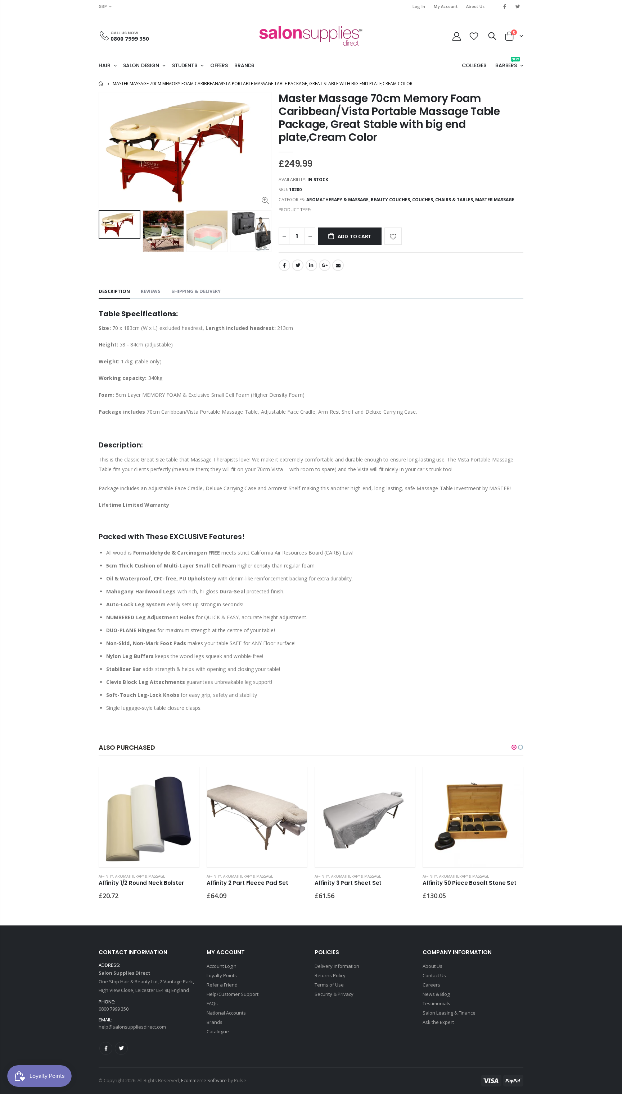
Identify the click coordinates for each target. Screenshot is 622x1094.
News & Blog (436, 994)
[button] (514, 747)
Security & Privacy (334, 994)
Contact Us (434, 975)
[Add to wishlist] (393, 236)
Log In (419, 6)
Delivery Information (337, 966)
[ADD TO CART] (187, 779)
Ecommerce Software (204, 1080)
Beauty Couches (390, 200)
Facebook (284, 265)
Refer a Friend (222, 985)
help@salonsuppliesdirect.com (132, 1027)
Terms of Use (329, 985)
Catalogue (218, 1031)
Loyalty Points (222, 975)
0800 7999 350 (130, 38)
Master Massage (494, 200)
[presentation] (106, 231)
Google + (324, 265)
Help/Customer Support (232, 994)
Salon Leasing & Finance (449, 1013)
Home (101, 83)
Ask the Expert (438, 1022)
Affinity (106, 876)
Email (338, 265)
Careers (431, 985)
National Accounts (226, 1013)
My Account (446, 6)
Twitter (297, 265)
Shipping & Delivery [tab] (196, 291)
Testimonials (436, 1003)
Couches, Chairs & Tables (442, 200)
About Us (475, 6)
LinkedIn (311, 265)
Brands (214, 1022)
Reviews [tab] (151, 291)
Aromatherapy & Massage (337, 200)
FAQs (212, 1003)
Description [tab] (114, 291)
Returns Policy (330, 975)
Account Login (221, 966)
